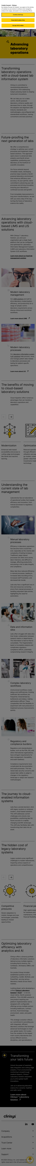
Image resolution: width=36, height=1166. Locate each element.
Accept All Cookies (18, 25)
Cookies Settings (18, 14)
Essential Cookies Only (18, 20)
